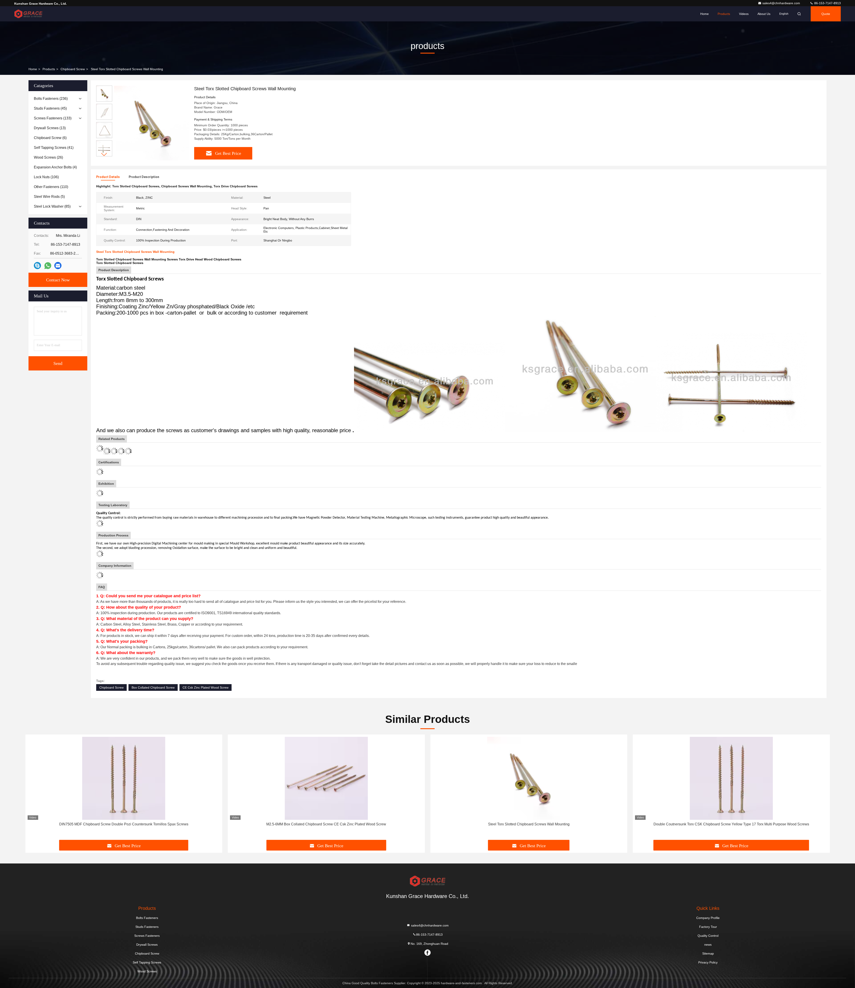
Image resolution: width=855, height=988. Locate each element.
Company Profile (708, 918)
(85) (52, 206)
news (708, 944)
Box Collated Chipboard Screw (153, 687)
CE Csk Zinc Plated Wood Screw (205, 687)
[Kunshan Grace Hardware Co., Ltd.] (28, 13)
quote (825, 14)
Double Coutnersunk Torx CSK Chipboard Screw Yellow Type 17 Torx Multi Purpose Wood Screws (731, 824)
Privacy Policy (708, 962)
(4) (55, 167)
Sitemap (708, 953)
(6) (50, 138)
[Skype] (37, 265)
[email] (58, 265)
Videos (744, 14)
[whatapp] (47, 265)
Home (704, 14)
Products (724, 14)
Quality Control (708, 935)
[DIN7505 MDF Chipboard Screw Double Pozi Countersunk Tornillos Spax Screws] (123, 778)
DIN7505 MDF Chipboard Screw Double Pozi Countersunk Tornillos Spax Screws (123, 824)
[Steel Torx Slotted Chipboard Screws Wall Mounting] (151, 123)
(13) (50, 128)
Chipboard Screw (73, 69)
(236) (51, 98)
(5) (49, 196)
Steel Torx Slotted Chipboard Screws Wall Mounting (529, 824)
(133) (52, 118)
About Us (763, 14)
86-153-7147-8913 (827, 3)
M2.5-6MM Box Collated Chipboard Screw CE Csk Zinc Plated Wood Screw (326, 824)
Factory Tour (708, 927)
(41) (53, 147)
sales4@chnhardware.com (781, 3)
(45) (50, 108)
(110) (51, 187)
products (49, 69)
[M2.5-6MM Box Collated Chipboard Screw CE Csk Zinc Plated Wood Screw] (326, 778)
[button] (104, 154)
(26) (48, 157)
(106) (46, 177)
